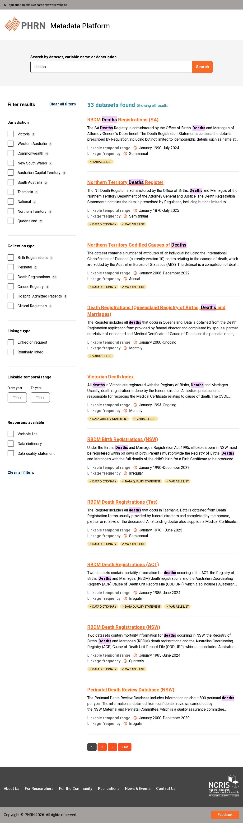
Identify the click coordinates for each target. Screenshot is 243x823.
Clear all (62, 104)
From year (15, 388)
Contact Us (165, 789)
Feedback (225, 814)
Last (125, 747)
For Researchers (39, 789)
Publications (108, 789)
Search (202, 67)
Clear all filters (21, 473)
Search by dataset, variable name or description (73, 57)
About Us (11, 789)
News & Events (137, 789)
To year (36, 388)
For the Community (75, 789)
